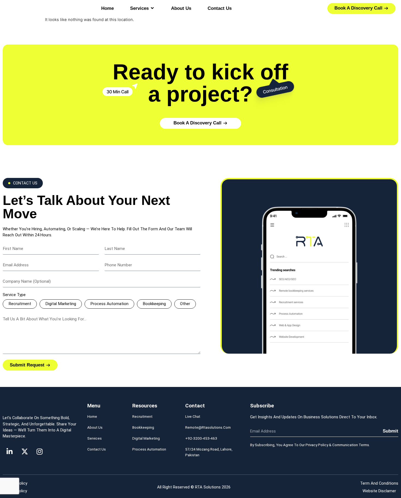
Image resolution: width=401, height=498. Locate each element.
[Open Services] (152, 8)
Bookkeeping (154, 303)
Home (92, 416)
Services (94, 438)
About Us (95, 427)
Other (185, 303)
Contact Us (96, 449)
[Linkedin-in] (9, 451)
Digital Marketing (60, 303)
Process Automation (109, 303)
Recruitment (19, 303)
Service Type (14, 295)
